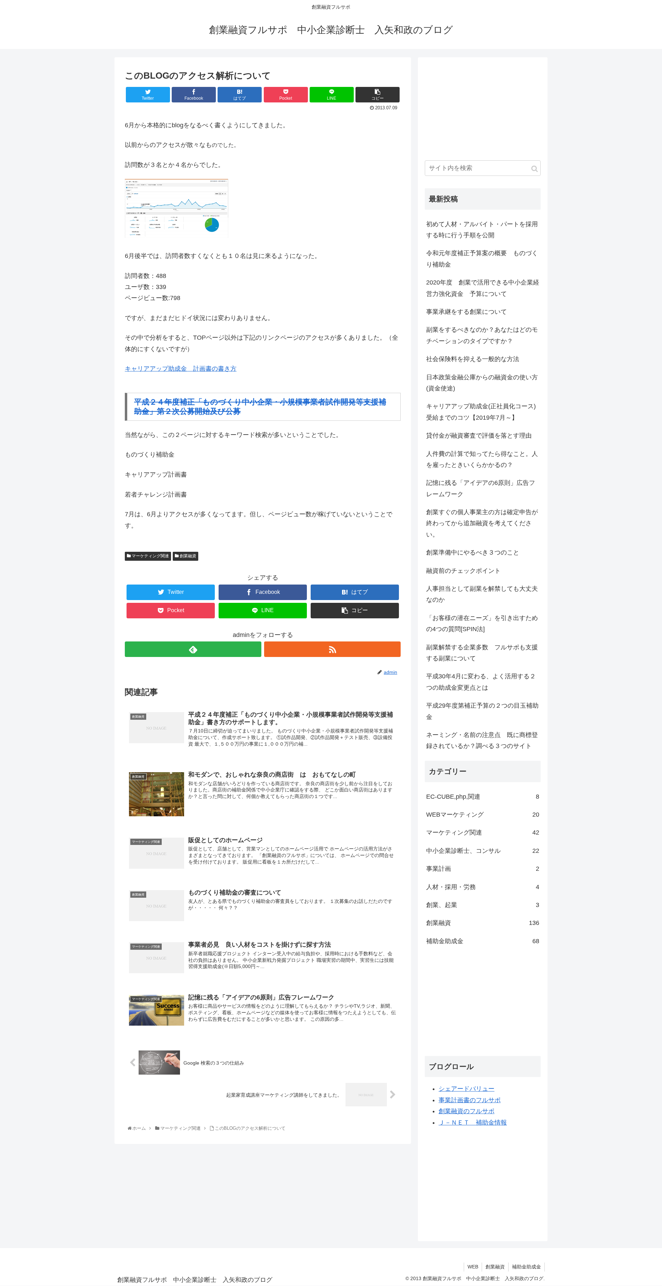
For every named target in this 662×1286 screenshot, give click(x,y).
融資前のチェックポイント (463, 570)
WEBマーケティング (482, 814)
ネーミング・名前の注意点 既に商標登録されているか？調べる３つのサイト (482, 740)
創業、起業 (482, 904)
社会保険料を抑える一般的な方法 (472, 359)
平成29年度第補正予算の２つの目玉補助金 (482, 711)
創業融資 (187, 556)
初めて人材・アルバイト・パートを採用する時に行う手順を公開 (482, 230)
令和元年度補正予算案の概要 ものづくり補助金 (482, 259)
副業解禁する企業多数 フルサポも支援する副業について (482, 653)
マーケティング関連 (150, 556)
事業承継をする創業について (466, 311)
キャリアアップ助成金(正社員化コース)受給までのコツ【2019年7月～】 (481, 412)
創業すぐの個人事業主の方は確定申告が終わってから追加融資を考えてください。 (482, 523)
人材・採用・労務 (482, 887)
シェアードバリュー (466, 1088)
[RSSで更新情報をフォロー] (332, 649)
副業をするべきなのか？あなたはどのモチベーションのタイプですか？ (482, 335)
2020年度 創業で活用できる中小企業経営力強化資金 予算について (482, 288)
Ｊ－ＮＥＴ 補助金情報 (473, 1122)
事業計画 (482, 868)
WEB (473, 1266)
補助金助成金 (482, 941)
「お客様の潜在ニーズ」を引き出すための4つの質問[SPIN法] (482, 623)
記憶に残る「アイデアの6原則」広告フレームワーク (480, 488)
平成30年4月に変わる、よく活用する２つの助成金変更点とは (481, 682)
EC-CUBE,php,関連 (482, 796)
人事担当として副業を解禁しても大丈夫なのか (482, 594)
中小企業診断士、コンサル (482, 850)
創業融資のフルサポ (466, 1111)
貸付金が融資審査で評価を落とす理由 (479, 435)
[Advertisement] (476, 107)
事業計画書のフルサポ (470, 1100)
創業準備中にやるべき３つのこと (472, 552)
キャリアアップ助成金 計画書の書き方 (181, 368)
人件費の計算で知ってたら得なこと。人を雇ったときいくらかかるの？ (482, 459)
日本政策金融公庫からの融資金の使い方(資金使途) (482, 383)
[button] (535, 168)
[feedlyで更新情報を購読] (193, 649)
